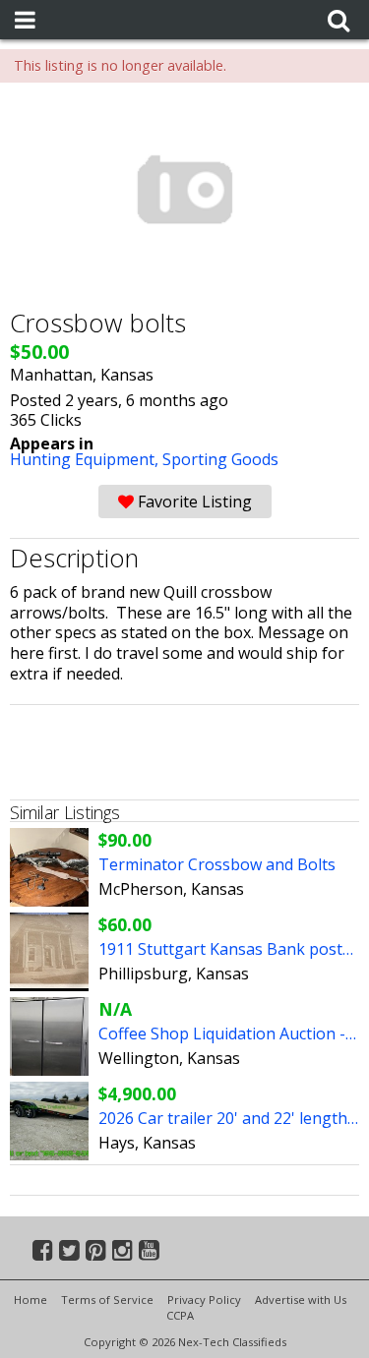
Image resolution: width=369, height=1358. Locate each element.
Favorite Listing (193, 501)
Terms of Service (107, 1299)
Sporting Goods (220, 459)
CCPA (180, 1315)
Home (30, 1299)
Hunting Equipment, (86, 459)
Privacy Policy (204, 1299)
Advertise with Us (300, 1299)
